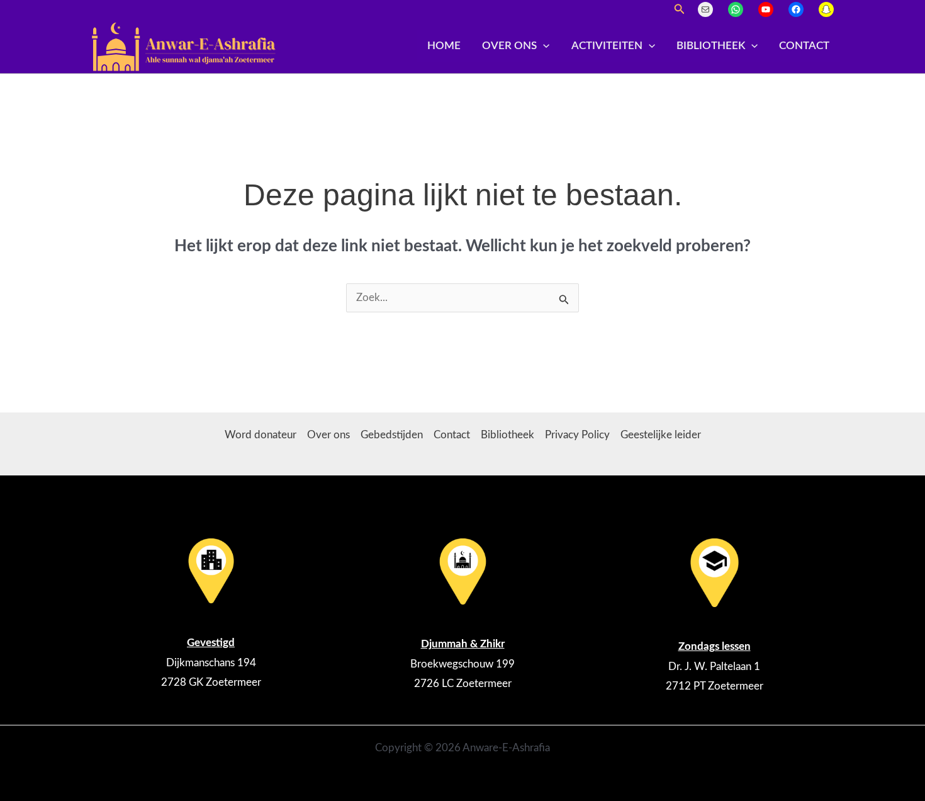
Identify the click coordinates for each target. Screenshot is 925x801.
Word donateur (260, 434)
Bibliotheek (710, 45)
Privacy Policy (577, 434)
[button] (679, 9)
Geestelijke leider (660, 434)
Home (444, 45)
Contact (804, 45)
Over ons (509, 45)
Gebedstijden (392, 434)
